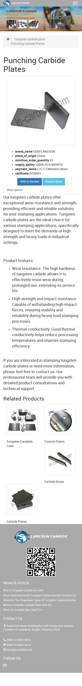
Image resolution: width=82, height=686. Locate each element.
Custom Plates (54, 441)
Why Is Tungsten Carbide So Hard (23, 590)
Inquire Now (53, 181)
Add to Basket (29, 181)
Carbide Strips (54, 481)
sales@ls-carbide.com (19, 650)
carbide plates (15, 220)
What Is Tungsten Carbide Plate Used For (27, 605)
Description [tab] (15, 190)
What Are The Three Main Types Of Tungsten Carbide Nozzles (39, 600)
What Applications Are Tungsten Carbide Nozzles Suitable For (39, 595)
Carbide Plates (17, 521)
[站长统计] (5, 665)
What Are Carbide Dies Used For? (22, 610)
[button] (75, 3)
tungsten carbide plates (31, 197)
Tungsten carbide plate (29, 39)
